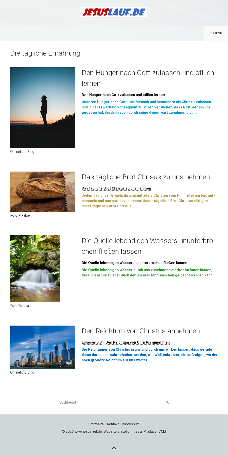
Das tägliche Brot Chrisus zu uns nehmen (116, 188)
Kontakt (113, 424)
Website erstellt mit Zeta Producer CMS (135, 431)
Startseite (96, 424)
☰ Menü (216, 33)
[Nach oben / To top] (114, 448)
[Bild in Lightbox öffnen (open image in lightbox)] (42, 107)
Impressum (131, 424)
